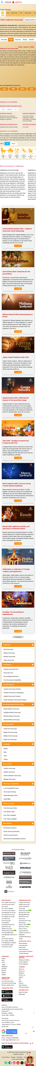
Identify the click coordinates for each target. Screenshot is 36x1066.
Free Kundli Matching (7, 932)
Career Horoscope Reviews (12, 831)
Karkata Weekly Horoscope (12, 719)
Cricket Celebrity (23, 962)
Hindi (5, 752)
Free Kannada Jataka (7, 944)
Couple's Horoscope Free (11, 669)
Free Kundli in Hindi (9, 811)
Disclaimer (19, 1057)
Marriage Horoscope (9, 779)
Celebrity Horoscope (7, 930)
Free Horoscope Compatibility (12, 680)
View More (18, 637)
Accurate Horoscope (7, 981)
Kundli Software (23, 992)
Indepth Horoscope (9, 772)
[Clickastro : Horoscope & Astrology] (7, 1002)
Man (7, 143)
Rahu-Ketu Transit (24, 926)
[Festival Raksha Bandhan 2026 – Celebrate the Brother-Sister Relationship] (18, 226)
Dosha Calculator (23, 949)
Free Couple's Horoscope (8, 902)
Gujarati (4, 972)
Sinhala (4, 974)
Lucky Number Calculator (26, 951)
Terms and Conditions (18, 1059)
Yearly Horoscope (9, 660)
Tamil (5, 756)
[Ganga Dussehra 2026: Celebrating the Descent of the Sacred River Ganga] (18, 395)
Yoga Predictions (23, 930)
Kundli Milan (7, 799)
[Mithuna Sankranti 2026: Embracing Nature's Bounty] (18, 311)
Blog (20, 981)
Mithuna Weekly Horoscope (12, 716)
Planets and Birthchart (8, 985)
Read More (18, 246)
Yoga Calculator (23, 945)
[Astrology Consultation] (7, 1049)
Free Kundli (5, 906)
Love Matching (6, 918)
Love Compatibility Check (11, 788)
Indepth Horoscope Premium (12, 696)
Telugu (6, 759)
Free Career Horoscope (8, 914)
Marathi (4, 970)
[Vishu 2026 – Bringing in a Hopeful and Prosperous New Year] (18, 438)
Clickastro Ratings (24, 987)
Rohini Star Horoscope (10, 739)
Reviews (21, 983)
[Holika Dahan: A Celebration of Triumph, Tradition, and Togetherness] (18, 566)
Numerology (22, 922)
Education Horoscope (25, 920)
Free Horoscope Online (10, 808)
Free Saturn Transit (7, 946)
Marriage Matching (24, 914)
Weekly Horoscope (9, 653)
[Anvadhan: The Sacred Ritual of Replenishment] (18, 609)
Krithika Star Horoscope (11, 736)
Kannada (4, 968)
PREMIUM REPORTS (25, 900)
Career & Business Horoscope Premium (15, 700)
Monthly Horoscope (9, 656)
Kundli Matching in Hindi (10, 795)
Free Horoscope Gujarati (8, 910)
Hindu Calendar (23, 943)
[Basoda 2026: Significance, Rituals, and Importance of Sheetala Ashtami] (18, 523)
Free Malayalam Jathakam (9, 942)
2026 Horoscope (23, 910)
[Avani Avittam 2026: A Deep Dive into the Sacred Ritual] (18, 268)
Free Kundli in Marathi (7, 938)
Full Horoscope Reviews (11, 835)
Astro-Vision (15, 1052)
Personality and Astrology (9, 983)
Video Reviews (23, 985)
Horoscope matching (10, 792)
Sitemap (13, 1057)
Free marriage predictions (11, 676)
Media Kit (21, 973)
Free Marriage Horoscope (9, 912)
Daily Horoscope (8, 649)
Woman (13, 143)
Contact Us (22, 975)
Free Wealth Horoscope (8, 916)
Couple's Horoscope (9, 768)
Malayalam (5, 966)
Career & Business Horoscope (12, 775)
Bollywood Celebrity (24, 960)
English (6, 748)
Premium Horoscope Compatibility (14, 692)
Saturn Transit (23, 928)
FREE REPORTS (6, 900)
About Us (21, 969)
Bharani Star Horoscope (10, 732)
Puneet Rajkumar (23, 964)
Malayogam (22, 994)
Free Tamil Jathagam (10, 815)
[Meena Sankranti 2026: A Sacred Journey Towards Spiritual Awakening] (18, 480)
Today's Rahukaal (23, 953)
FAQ (20, 979)
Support (21, 977)
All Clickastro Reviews (10, 828)
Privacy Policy (5, 1057)
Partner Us (22, 971)
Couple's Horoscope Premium (12, 689)
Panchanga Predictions (8, 924)
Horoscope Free (8, 673)
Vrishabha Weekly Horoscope (12, 712)
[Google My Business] (10, 1034)
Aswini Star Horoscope (10, 729)
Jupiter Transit (23, 924)
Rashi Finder (22, 947)
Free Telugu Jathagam (10, 819)
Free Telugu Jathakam (8, 940)
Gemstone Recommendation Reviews (15, 839)
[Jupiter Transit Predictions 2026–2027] (18, 354)
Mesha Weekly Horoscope (11, 709)
